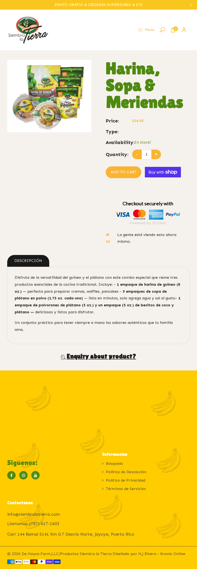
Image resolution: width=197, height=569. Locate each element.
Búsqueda (114, 463)
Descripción (28, 260)
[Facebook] (11, 475)
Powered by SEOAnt (147, 223)
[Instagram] (23, 475)
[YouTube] (35, 475)
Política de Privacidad (125, 480)
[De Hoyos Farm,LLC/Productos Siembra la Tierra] (27, 29)
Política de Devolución (126, 472)
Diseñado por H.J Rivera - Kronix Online (149, 553)
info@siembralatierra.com (33, 514)
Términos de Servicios (126, 488)
